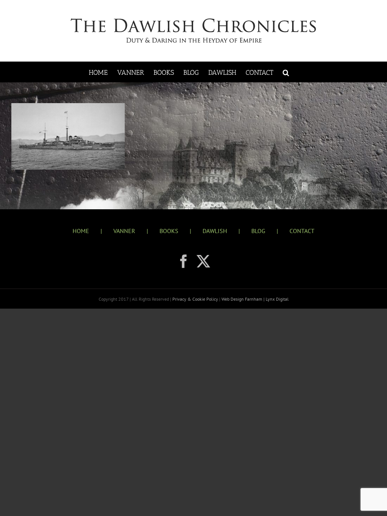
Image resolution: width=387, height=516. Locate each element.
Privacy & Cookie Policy (195, 299)
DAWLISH (215, 231)
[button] (286, 72)
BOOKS (168, 231)
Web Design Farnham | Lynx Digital (254, 299)
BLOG (258, 231)
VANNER (124, 231)
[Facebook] (183, 261)
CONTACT (301, 231)
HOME (81, 231)
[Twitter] (203, 261)
